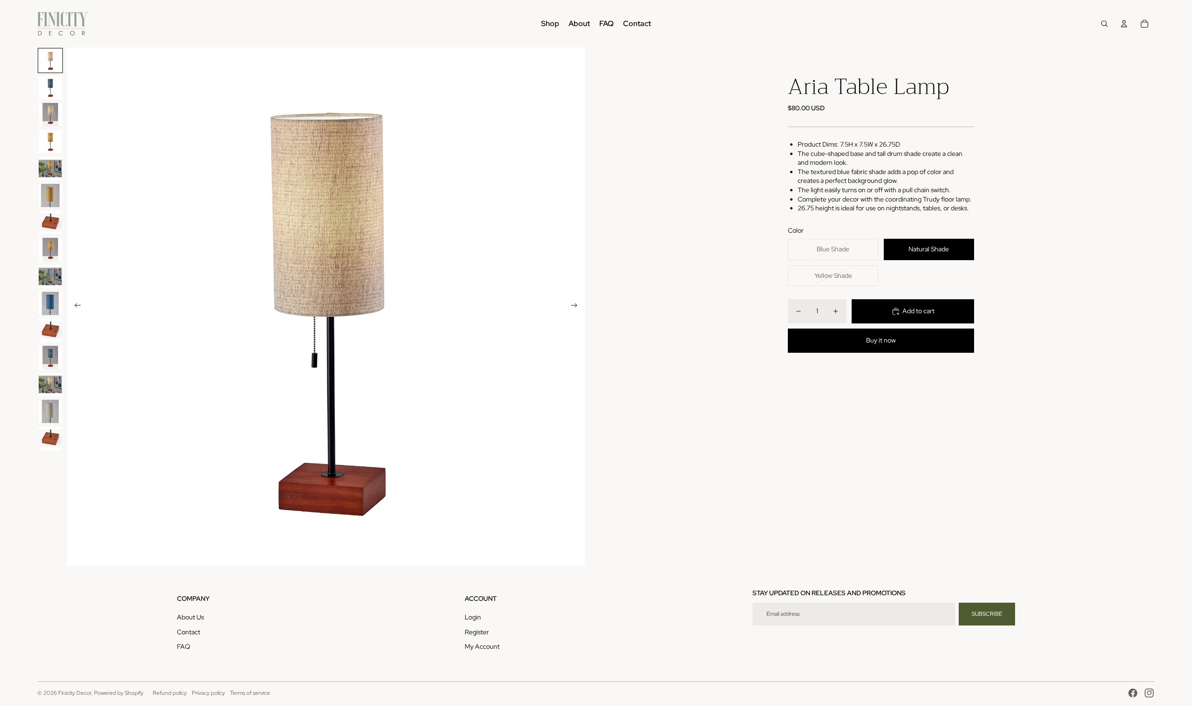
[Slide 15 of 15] (50, 438)
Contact (188, 632)
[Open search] (1104, 23)
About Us (190, 617)
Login (473, 617)
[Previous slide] (74, 306)
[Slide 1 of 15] (50, 60)
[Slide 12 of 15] (50, 357)
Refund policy (170, 693)
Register (477, 632)
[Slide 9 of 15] (50, 276)
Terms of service (250, 693)
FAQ (183, 646)
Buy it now (881, 340)
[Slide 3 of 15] (50, 114)
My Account (482, 646)
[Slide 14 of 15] (50, 411)
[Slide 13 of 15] (50, 384)
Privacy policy (208, 693)
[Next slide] (577, 306)
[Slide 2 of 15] (50, 87)
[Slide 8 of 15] (50, 249)
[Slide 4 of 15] (50, 141)
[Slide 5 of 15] (50, 168)
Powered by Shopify (118, 693)
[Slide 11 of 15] (50, 330)
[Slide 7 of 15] (50, 222)
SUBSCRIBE (987, 614)
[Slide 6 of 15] (50, 195)
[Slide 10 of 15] (50, 303)
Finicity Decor (74, 693)
